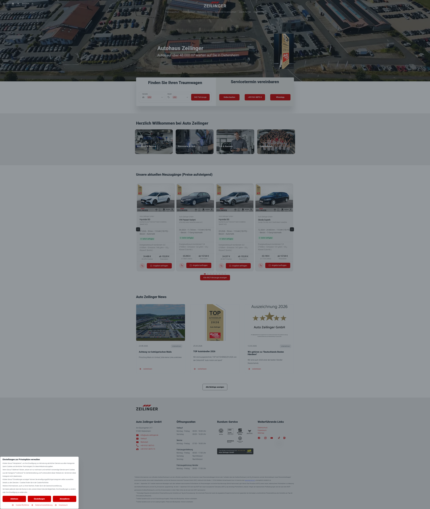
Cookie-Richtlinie (22, 505)
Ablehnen (14, 499)
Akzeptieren (65, 499)
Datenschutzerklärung (44, 505)
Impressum (63, 505)
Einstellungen (39, 499)
